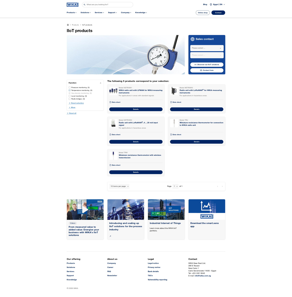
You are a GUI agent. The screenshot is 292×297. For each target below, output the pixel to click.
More (73, 107)
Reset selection (77, 103)
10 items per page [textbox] (118, 186)
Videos (72, 223)
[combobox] (207, 48)
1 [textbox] (174, 186)
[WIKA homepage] (72, 5)
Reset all (72, 113)
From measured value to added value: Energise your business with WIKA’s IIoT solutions (84, 231)
